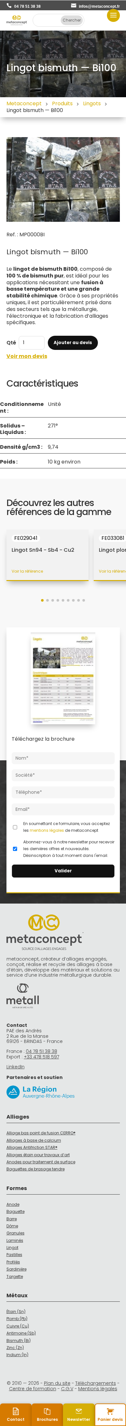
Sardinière (16, 1269)
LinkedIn (15, 1067)
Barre (11, 1219)
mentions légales (47, 830)
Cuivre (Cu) (17, 1326)
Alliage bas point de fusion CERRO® (41, 1133)
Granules (15, 1233)
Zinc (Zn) (15, 1347)
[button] (42, 600)
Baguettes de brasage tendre (35, 1169)
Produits (62, 103)
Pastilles (14, 1254)
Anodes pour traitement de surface (40, 1162)
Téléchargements (95, 1383)
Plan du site (57, 1383)
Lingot (12, 1247)
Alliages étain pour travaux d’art (38, 1155)
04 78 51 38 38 (27, 6)
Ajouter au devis (73, 343)
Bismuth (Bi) (18, 1340)
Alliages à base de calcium (33, 1140)
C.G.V (67, 1388)
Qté (11, 342)
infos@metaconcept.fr (99, 6)
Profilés (13, 1262)
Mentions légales (97, 1388)
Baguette (15, 1211)
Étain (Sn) (16, 1311)
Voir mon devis (26, 356)
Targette (14, 1276)
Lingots (92, 103)
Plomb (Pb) (16, 1318)
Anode (12, 1204)
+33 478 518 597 (41, 1057)
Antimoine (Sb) (21, 1333)
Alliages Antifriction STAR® (32, 1147)
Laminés (14, 1240)
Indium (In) (17, 1354)
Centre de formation (32, 1388)
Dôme (12, 1226)
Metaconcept (24, 103)
